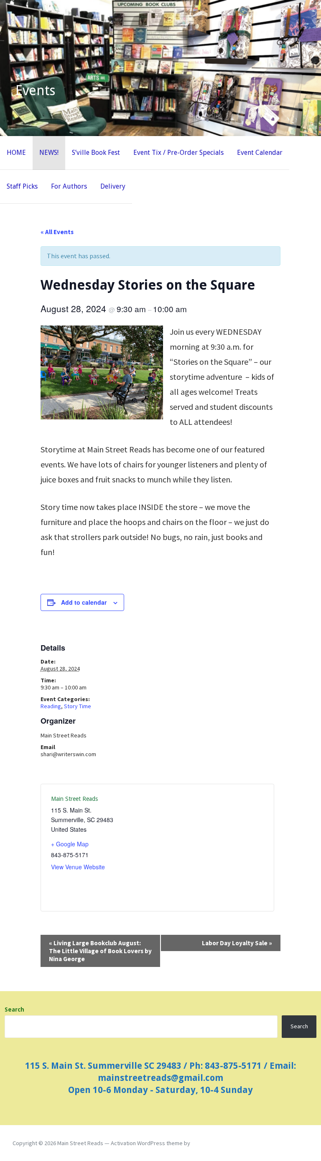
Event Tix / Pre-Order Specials (178, 152)
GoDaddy (202, 1143)
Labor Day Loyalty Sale (237, 943)
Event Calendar (260, 152)
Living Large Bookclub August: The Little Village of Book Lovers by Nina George (100, 951)
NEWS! (49, 152)
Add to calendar (84, 602)
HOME (16, 152)
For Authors (69, 186)
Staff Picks (22, 186)
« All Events (57, 232)
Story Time (77, 706)
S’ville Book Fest (96, 152)
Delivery (112, 186)
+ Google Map (70, 844)
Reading (51, 706)
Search (14, 1009)
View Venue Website (78, 867)
